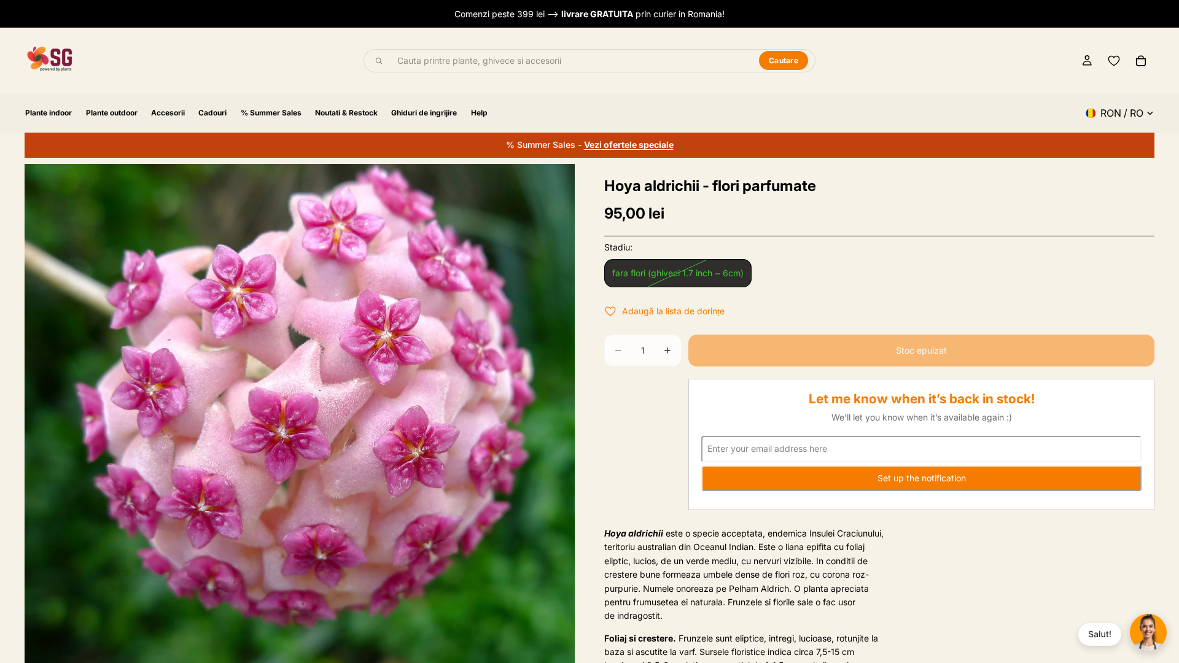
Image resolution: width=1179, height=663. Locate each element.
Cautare (783, 60)
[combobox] (571, 61)
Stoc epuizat (921, 350)
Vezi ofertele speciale (629, 144)
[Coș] (1140, 60)
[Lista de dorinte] (1113, 60)
